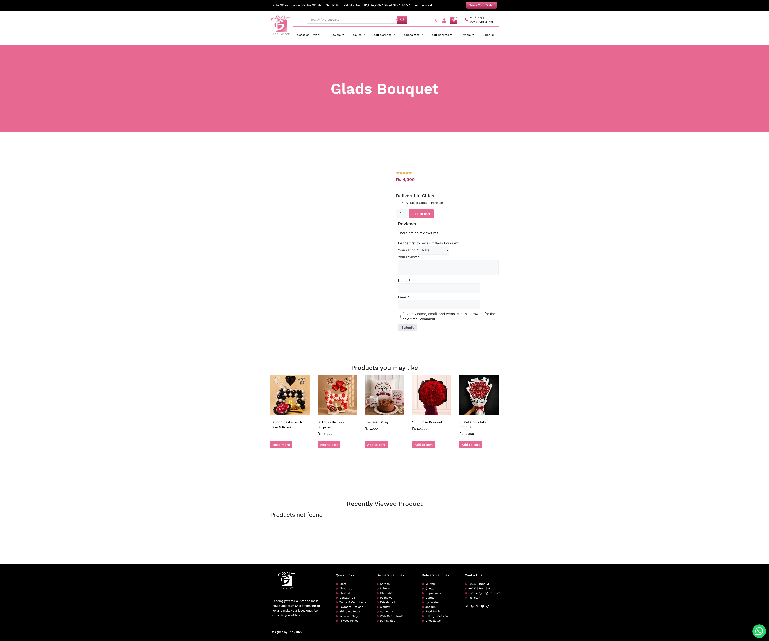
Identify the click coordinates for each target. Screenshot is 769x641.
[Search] (402, 20)
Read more (281, 445)
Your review (409, 257)
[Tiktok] (488, 606)
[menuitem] (308, 33)
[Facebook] (472, 606)
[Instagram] (467, 606)
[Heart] (437, 20)
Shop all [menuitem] (489, 34)
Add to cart (421, 214)
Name (404, 281)
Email (403, 297)
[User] (444, 20)
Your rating (408, 250)
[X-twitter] (477, 606)
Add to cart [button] (329, 445)
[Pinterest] (482, 606)
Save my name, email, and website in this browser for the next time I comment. (448, 316)
